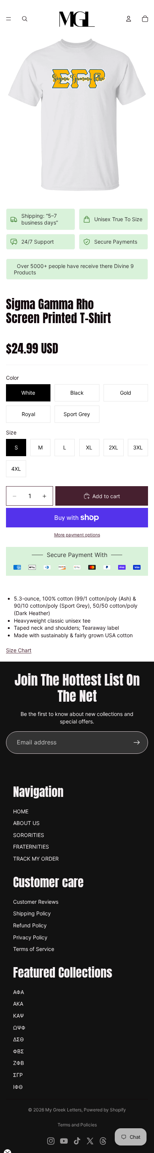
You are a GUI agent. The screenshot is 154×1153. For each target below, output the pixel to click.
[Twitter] (90, 1141)
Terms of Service (33, 949)
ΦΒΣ (18, 1051)
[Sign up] (137, 742)
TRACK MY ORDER (36, 858)
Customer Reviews (35, 901)
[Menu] (8, 18)
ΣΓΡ (18, 1075)
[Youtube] (63, 1141)
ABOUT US (26, 823)
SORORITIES (28, 835)
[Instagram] (50, 1141)
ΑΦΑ (18, 992)
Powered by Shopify (105, 1110)
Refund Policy (30, 925)
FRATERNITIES (31, 846)
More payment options (77, 535)
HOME (20, 811)
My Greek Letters (63, 1110)
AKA (18, 1003)
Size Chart (18, 650)
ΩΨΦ (19, 1027)
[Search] (24, 18)
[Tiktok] (77, 1141)
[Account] (128, 18)
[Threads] (103, 1141)
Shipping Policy (32, 913)
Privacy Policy (30, 937)
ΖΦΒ (18, 1063)
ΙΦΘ (18, 1087)
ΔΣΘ (18, 1039)
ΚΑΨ (18, 1015)
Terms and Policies (77, 1125)
